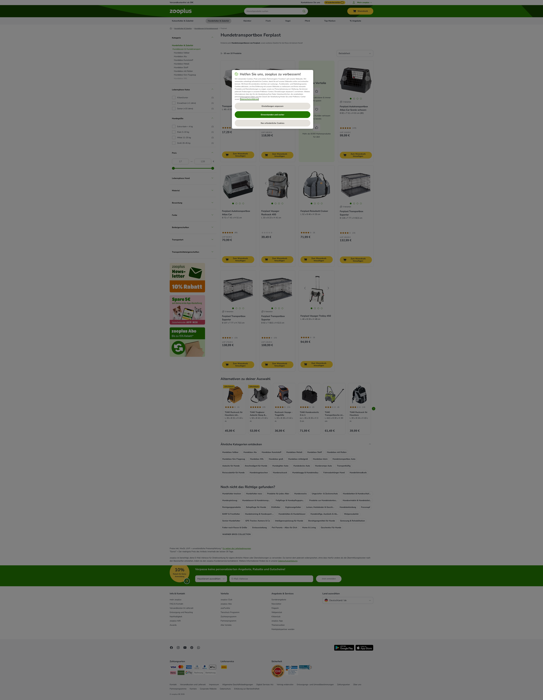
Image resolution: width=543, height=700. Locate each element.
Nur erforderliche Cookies (272, 123)
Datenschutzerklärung (249, 99)
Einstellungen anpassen (272, 106)
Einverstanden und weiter (272, 114)
